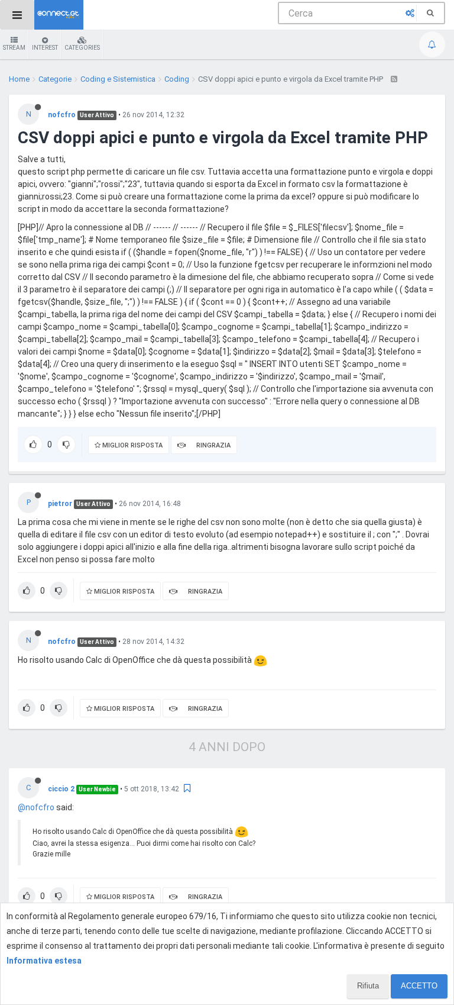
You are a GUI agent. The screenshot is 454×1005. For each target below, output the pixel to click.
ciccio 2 (61, 789)
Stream (14, 47)
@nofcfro (36, 807)
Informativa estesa (44, 960)
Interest (45, 47)
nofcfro (62, 115)
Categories (82, 47)
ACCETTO (419, 985)
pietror (60, 504)
